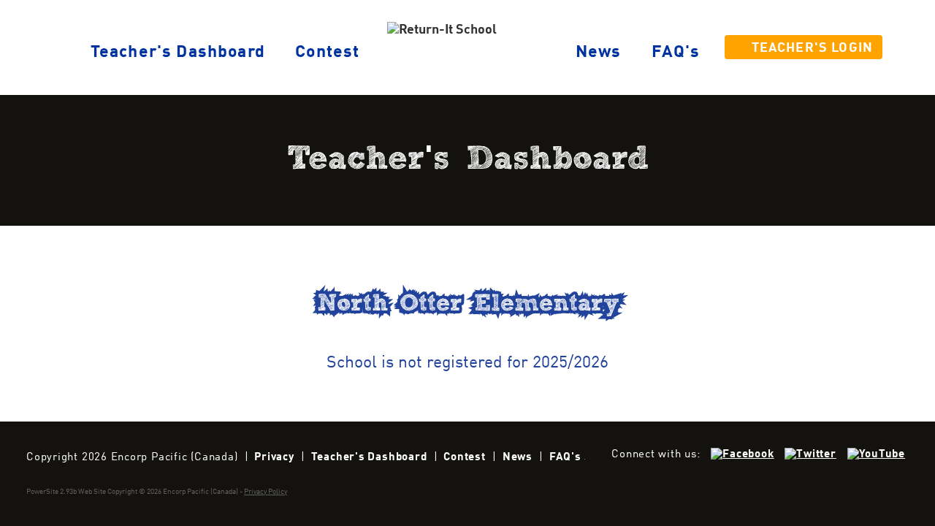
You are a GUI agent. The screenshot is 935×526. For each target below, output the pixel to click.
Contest (327, 52)
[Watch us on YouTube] (876, 454)
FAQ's (676, 52)
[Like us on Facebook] (742, 454)
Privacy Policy (265, 491)
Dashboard (178, 52)
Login (813, 48)
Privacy (274, 457)
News (599, 52)
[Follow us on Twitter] (810, 454)
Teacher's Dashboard (369, 457)
